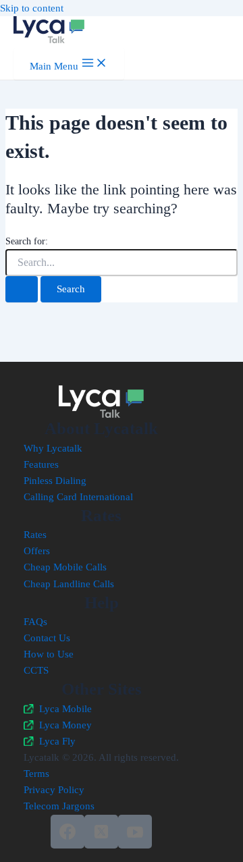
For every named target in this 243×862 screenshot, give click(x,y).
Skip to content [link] (31, 8)
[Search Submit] (21, 289)
